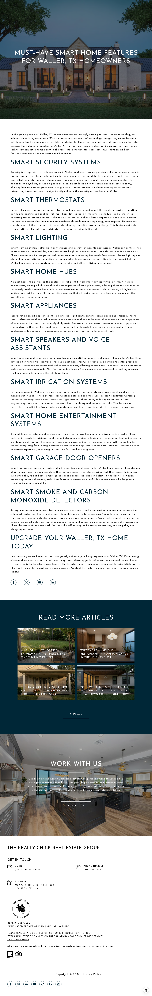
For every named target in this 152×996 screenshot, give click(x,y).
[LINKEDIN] (26, 984)
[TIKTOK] (42, 984)
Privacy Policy (92, 974)
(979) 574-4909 (92, 870)
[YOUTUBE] (34, 984)
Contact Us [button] (76, 806)
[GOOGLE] (50, 984)
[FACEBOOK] (10, 984)
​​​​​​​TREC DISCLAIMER (18, 940)
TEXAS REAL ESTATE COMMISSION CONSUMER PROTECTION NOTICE (48, 933)
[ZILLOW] (58, 984)
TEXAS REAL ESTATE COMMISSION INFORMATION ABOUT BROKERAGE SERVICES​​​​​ (55, 936)
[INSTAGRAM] (18, 984)
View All (76, 714)
